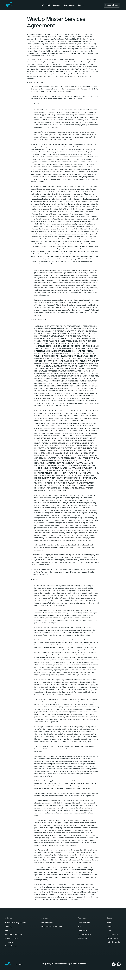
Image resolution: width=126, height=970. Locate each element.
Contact (109, 930)
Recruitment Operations (13, 934)
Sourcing (8, 926)
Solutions (56, 5)
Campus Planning (11, 938)
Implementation (47, 922)
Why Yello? (46, 5)
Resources (82, 918)
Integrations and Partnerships (51, 926)
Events (7, 930)
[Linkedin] (119, 964)
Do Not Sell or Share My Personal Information (69, 963)
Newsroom (111, 946)
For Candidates (112, 938)
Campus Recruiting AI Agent (15, 922)
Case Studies (83, 930)
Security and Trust (84, 934)
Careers (109, 926)
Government (9, 942)
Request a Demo (111, 5)
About (109, 922)
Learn (80, 5)
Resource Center (84, 922)
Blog (79, 926)
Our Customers (69, 5)
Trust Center (82, 938)
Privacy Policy (46, 963)
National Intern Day (114, 942)
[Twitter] (114, 964)
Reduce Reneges (11, 946)
